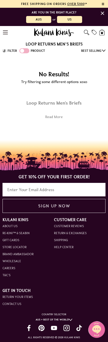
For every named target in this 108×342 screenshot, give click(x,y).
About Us (10, 226)
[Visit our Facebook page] (29, 328)
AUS (39, 19)
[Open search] (86, 32)
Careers (9, 268)
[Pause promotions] (102, 4)
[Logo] (54, 32)
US (70, 19)
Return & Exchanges (70, 233)
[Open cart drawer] (102, 32)
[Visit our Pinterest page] (41, 328)
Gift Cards (11, 240)
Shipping (61, 240)
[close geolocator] (102, 13)
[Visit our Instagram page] (66, 328)
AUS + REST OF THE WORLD (52, 319)
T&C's (7, 275)
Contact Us (12, 304)
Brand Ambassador (18, 254)
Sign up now (54, 205)
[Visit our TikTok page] (79, 328)
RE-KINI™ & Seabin (16, 233)
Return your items (18, 297)
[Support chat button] (96, 329)
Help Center (64, 247)
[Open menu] (6, 32)
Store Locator (15, 247)
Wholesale (12, 261)
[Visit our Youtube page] (54, 328)
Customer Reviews (69, 226)
